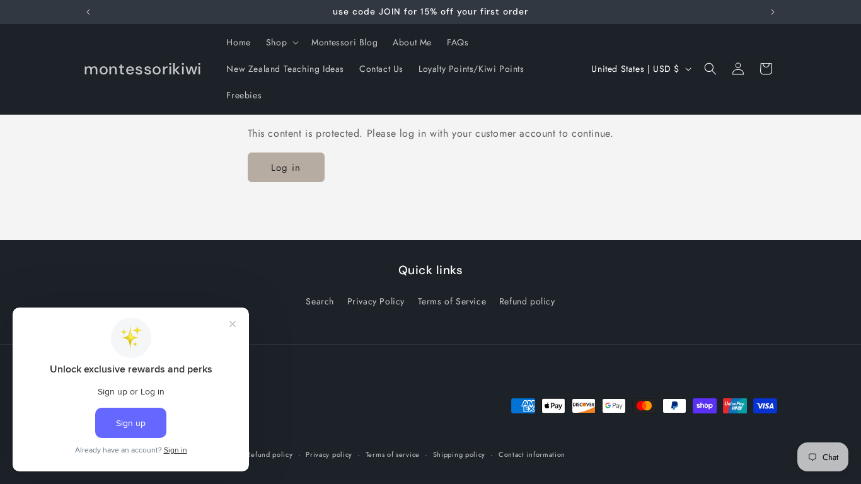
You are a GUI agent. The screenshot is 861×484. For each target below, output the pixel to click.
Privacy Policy (376, 301)
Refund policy (527, 301)
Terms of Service (452, 301)
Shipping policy (459, 454)
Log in (286, 168)
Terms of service (393, 454)
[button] (281, 42)
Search (320, 301)
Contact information (532, 454)
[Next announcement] (773, 12)
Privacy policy (329, 454)
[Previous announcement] (88, 12)
